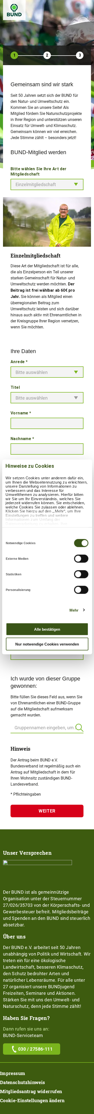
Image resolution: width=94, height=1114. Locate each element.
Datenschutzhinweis (22, 1082)
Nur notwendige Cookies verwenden (47, 644)
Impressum (12, 1073)
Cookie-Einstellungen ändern (32, 1100)
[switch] (81, 559)
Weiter (47, 810)
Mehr (73, 610)
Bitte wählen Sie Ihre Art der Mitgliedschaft (39, 171)
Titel (15, 387)
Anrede (19, 361)
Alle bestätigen (47, 629)
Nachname (22, 438)
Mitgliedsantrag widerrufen (31, 1091)
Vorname (21, 413)
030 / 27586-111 (35, 1049)
